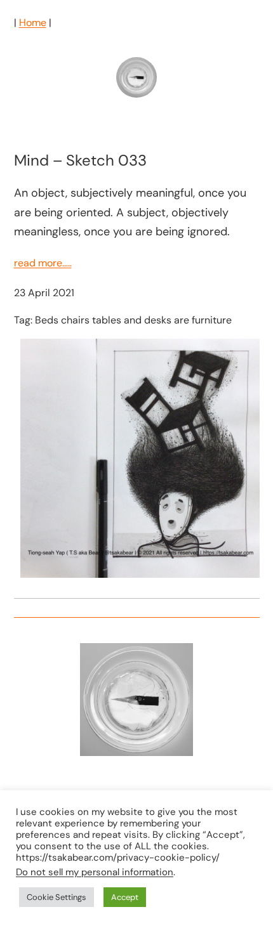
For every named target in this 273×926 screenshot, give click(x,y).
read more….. (43, 263)
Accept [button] (124, 897)
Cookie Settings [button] (56, 897)
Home (32, 22)
